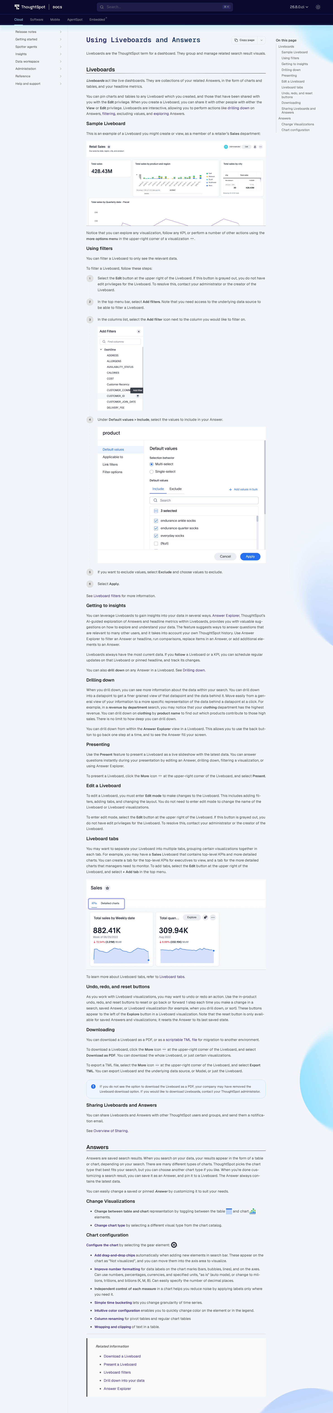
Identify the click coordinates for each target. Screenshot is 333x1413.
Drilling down (291, 70)
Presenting (289, 75)
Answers (284, 118)
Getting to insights (295, 64)
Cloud (18, 19)
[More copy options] (261, 40)
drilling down (238, 108)
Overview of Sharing (111, 1130)
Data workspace (27, 61)
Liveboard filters (107, 595)
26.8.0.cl (297, 7)
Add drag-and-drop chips (114, 1255)
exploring (161, 113)
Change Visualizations (298, 124)
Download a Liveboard (122, 1356)
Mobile (55, 19)
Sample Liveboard (295, 52)
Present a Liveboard (120, 1364)
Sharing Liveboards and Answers (299, 110)
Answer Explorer (225, 615)
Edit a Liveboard (293, 81)
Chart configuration (296, 130)
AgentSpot (74, 19)
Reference (22, 76)
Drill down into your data (124, 1380)
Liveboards (286, 46)
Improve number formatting (117, 1269)
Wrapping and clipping (112, 1327)
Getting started (26, 39)
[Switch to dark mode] (318, 7)
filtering (108, 113)
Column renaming (109, 1318)
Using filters (290, 58)
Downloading (291, 103)
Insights (21, 54)
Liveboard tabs (292, 87)
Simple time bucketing (113, 1302)
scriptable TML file (181, 1039)
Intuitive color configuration (117, 1310)
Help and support (27, 84)
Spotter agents (26, 47)
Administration (25, 69)
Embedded (97, 19)
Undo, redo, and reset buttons (297, 95)
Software (36, 19)
